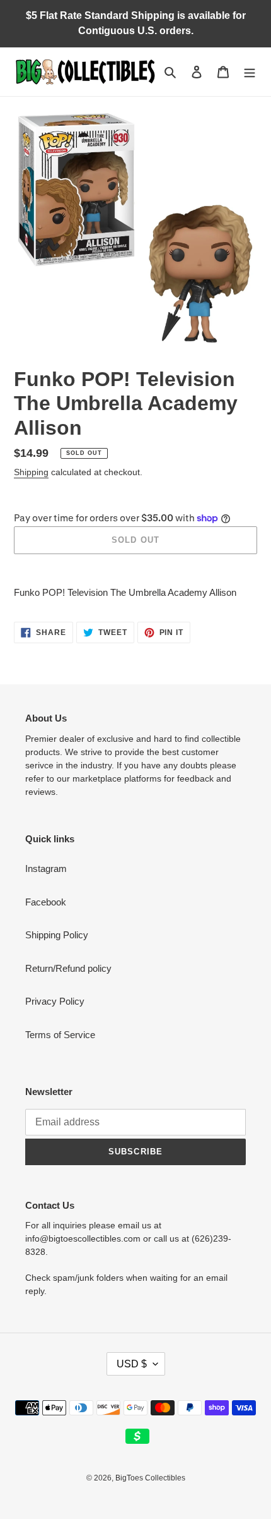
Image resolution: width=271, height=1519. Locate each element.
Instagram (46, 868)
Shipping (31, 472)
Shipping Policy (56, 934)
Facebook (45, 902)
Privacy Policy (54, 1001)
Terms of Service (60, 1034)
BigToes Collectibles (150, 1478)
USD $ (132, 1364)
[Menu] (249, 71)
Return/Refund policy (68, 968)
